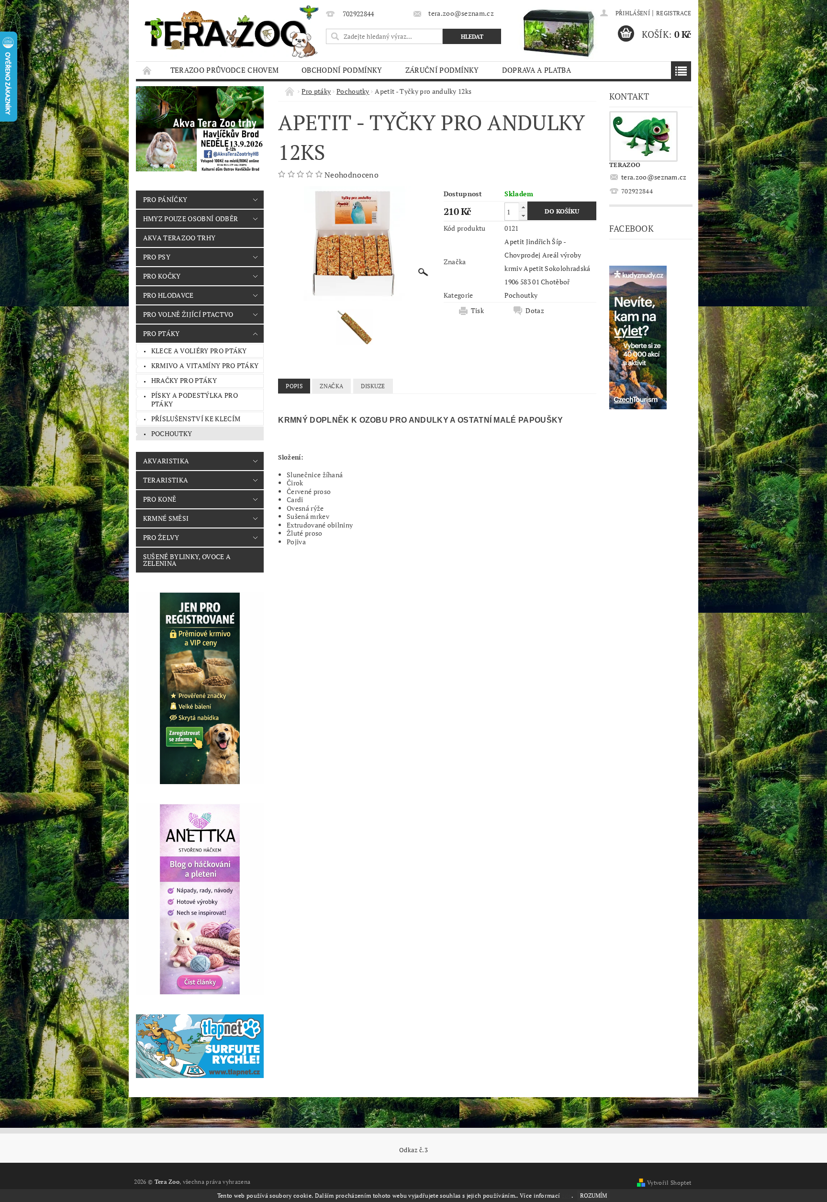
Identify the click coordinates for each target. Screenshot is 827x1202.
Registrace (673, 13)
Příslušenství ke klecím (195, 418)
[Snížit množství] (523, 215)
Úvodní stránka (147, 70)
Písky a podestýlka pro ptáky (194, 399)
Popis (294, 386)
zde (566, 1195)
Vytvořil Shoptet (669, 1183)
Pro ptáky (161, 333)
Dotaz (534, 310)
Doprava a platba (536, 70)
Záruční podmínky (442, 70)
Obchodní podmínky (342, 70)
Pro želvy (161, 537)
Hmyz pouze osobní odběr (190, 218)
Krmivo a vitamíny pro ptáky (205, 365)
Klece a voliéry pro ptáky (199, 350)
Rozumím (593, 1195)
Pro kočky (162, 276)
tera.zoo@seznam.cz (654, 176)
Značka (331, 386)
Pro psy (156, 256)
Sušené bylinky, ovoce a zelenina (187, 560)
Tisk (477, 310)
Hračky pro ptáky (184, 380)
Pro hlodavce (168, 295)
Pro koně (160, 499)
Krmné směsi (166, 518)
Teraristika (166, 479)
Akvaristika (166, 460)
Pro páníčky (165, 199)
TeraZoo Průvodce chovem (224, 70)
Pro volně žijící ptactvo (188, 314)
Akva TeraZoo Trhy (179, 237)
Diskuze (373, 386)
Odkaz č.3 (413, 1150)
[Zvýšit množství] (523, 207)
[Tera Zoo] (232, 31)
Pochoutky (171, 433)
